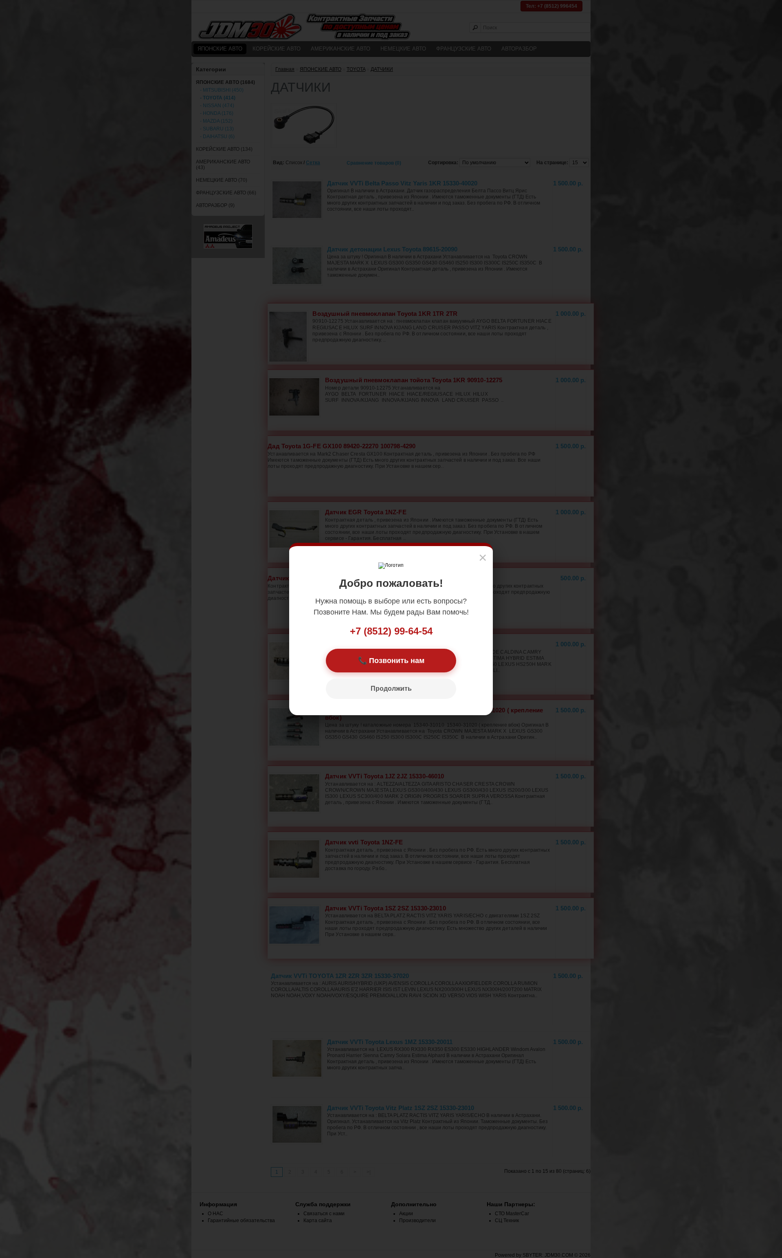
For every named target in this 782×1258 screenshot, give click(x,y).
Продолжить (391, 688)
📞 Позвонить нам (391, 661)
